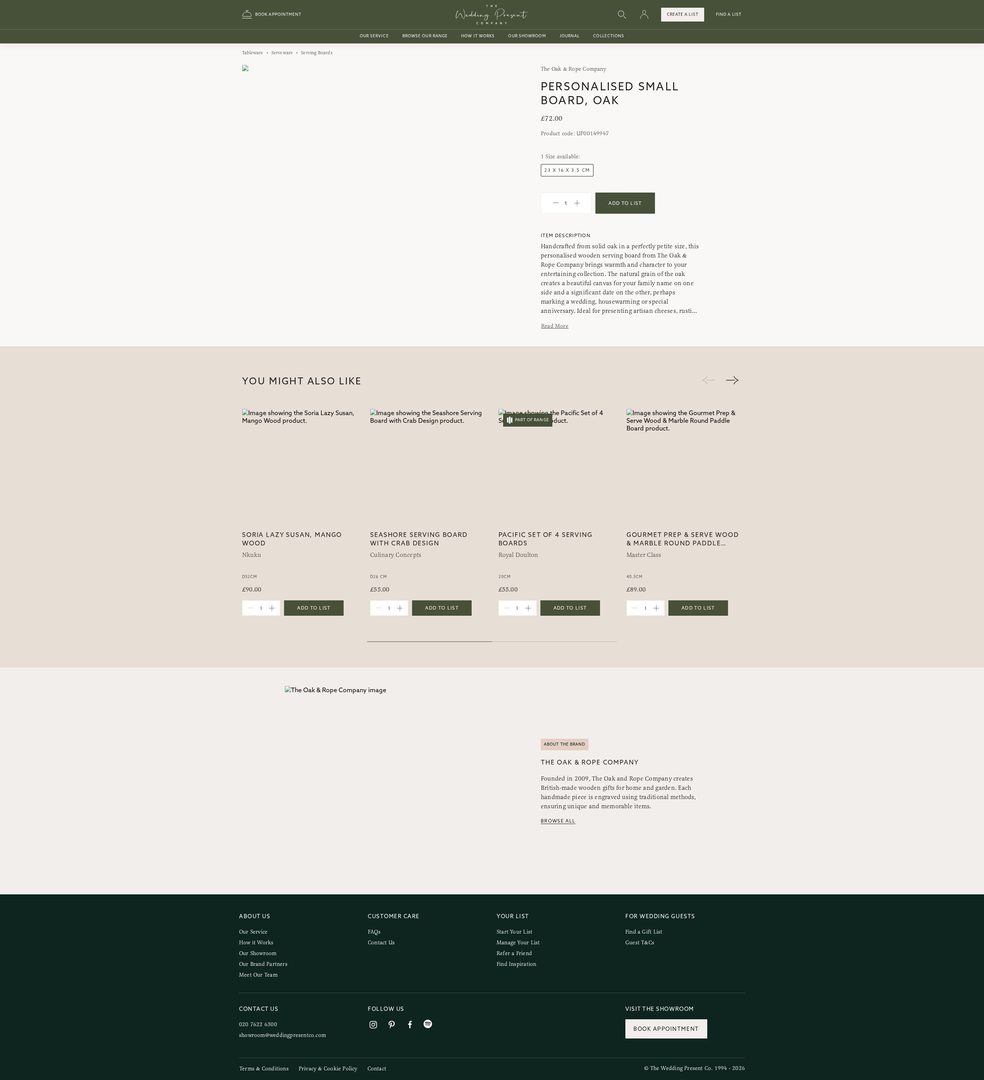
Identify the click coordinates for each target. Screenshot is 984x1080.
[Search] (622, 14)
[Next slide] (472, 190)
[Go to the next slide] (732, 380)
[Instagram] (373, 1024)
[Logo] (492, 14)
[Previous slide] (256, 190)
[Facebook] (410, 1024)
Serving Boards (316, 52)
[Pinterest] (391, 1024)
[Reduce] (555, 203)
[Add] (576, 203)
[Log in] (644, 14)
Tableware (252, 52)
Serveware (282, 52)
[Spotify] (427, 1024)
